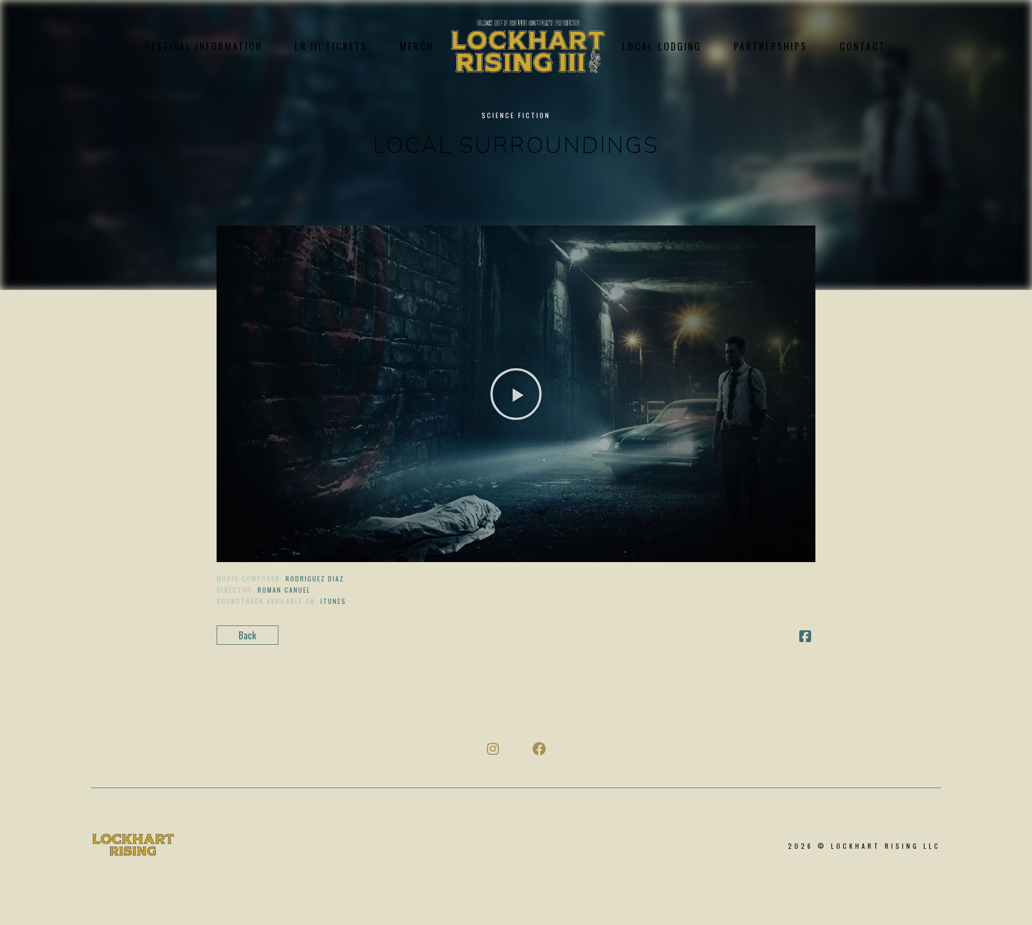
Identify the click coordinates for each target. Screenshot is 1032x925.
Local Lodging (661, 46)
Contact (863, 46)
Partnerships (770, 46)
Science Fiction (516, 115)
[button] (516, 394)
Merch (417, 46)
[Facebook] (539, 748)
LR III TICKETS (331, 46)
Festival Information (204, 46)
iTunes (333, 601)
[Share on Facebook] (805, 637)
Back (247, 635)
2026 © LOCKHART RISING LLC (864, 845)
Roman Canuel (284, 589)
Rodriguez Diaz (314, 578)
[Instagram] (492, 748)
